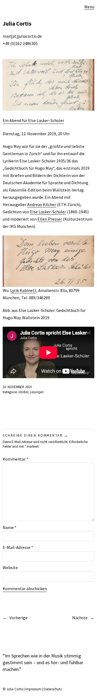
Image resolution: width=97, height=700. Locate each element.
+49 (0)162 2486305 (20, 43)
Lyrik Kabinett (23, 290)
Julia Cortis (17, 23)
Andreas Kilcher (41, 204)
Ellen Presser (49, 219)
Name (9, 527)
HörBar (23, 392)
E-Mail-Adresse (18, 547)
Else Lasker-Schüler (48, 211)
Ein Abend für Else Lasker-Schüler (33, 120)
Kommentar (15, 459)
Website (10, 567)
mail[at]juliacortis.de (22, 36)
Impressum (33, 689)
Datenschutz (53, 689)
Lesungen (37, 392)
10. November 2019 (17, 387)
